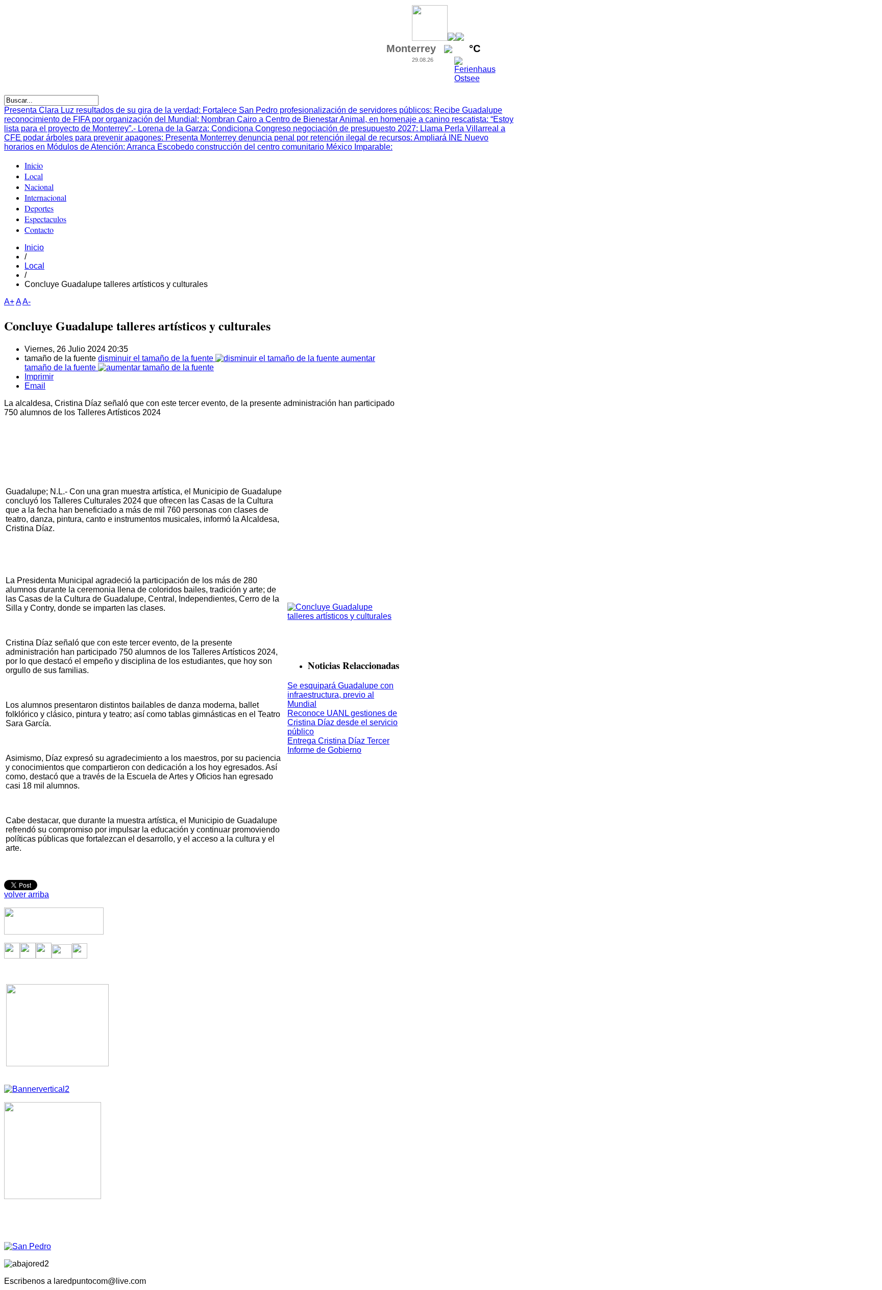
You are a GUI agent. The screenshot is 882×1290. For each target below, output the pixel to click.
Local (34, 265)
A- (26, 301)
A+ (9, 301)
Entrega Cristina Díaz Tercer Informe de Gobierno (338, 745)
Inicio (34, 247)
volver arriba (26, 894)
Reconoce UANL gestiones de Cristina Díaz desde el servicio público (342, 722)
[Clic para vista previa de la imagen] (343, 616)
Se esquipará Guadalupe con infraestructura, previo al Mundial (340, 694)
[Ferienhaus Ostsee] (475, 78)
